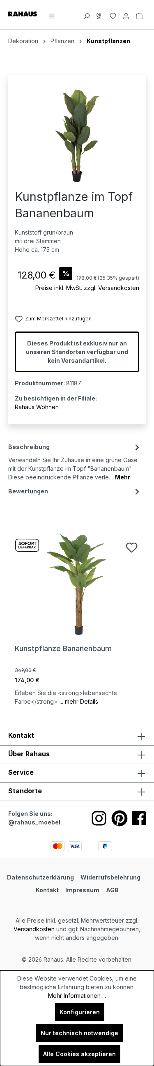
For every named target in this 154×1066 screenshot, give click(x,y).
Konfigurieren (80, 1011)
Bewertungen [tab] (28, 491)
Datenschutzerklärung (40, 877)
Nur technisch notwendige (79, 1032)
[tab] (75, 461)
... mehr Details (79, 701)
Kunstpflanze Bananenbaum (63, 648)
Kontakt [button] (21, 735)
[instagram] (99, 818)
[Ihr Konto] (126, 15)
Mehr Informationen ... (77, 995)
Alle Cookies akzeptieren (79, 1053)
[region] (77, 136)
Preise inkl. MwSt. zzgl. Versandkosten (87, 287)
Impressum (82, 889)
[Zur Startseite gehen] (22, 13)
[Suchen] (86, 15)
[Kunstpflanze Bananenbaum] (77, 583)
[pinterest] (119, 818)
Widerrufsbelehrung (110, 877)
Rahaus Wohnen (37, 406)
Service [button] (21, 772)
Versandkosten (34, 929)
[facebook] (139, 818)
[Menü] (51, 15)
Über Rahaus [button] (29, 754)
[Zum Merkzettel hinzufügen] (132, 547)
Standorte (25, 791)
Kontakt (47, 889)
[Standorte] (99, 15)
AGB (112, 889)
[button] (77, 792)
